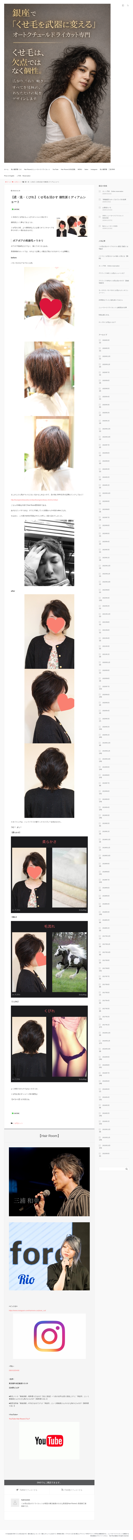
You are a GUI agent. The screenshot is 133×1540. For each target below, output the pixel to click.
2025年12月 (106, 356)
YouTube (55, 169)
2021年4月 (106, 638)
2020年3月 (106, 719)
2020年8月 (106, 678)
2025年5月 (106, 388)
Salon (86, 169)
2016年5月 (106, 1089)
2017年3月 (106, 1008)
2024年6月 (106, 453)
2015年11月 (106, 1137)
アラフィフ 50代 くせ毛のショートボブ (111, 273)
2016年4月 (106, 1097)
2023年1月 (106, 557)
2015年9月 (106, 1153)
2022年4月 (106, 598)
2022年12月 (106, 566)
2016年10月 (106, 1049)
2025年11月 (106, 364)
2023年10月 (106, 493)
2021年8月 (106, 622)
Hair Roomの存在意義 (68, 169)
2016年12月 (106, 1033)
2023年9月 (106, 501)
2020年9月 (106, 670)
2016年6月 (106, 1081)
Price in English (9, 176)
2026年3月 (106, 340)
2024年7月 (106, 445)
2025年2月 (106, 412)
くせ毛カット (18, 1123)
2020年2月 (106, 727)
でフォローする (28, 1490)
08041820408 (14, 1370)
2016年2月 (106, 1113)
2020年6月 (106, 694)
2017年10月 (106, 952)
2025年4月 (106, 396)
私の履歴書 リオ (16, 169)
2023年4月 (106, 541)
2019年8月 (106, 775)
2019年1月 (106, 831)
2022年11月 (106, 574)
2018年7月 (106, 880)
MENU (80, 169)
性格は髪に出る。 (104, 315)
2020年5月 (106, 702)
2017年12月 (106, 936)
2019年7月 (106, 783)
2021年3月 (106, 646)
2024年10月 (106, 437)
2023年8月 (106, 509)
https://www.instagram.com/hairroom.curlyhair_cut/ (27, 1310)
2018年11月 (106, 847)
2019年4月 (106, 807)
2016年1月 (106, 1121)
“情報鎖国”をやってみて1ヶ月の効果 (114, 199)
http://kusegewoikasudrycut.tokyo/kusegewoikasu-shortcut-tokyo (34, 500)
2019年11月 (106, 751)
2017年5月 (106, 992)
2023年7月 (106, 517)
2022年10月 (106, 582)
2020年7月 (106, 686)
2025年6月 (106, 380)
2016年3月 (106, 1105)
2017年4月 (106, 1000)
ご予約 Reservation (24, 176)
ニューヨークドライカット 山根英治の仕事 (113, 307)
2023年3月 (106, 549)
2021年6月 (106, 630)
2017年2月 (106, 1016)
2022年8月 (106, 590)
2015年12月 (106, 1129)
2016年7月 (106, 1073)
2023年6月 (106, 525)
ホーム (6, 169)
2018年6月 (106, 888)
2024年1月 (106, 485)
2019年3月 (106, 815)
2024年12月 (106, 429)
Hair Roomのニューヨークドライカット (37, 169)
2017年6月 (106, 984)
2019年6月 (106, 791)
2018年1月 (106, 928)
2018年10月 (106, 855)
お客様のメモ (106, 207)
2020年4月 (106, 710)
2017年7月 (106, 976)
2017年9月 (106, 960)
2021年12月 (106, 614)
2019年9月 (106, 767)
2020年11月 (106, 662)
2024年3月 (106, 469)
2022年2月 (106, 606)
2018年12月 (106, 839)
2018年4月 (106, 904)
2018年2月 (106, 920)
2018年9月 (106, 863)
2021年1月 (106, 654)
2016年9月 (106, 1057)
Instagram (94, 169)
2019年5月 (106, 799)
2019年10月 (106, 759)
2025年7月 (106, 372)
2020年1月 (106, 735)
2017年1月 (106, 1025)
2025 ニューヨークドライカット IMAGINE (113, 217)
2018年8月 (106, 872)
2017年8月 (106, 968)
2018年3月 (106, 912)
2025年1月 (106, 421)
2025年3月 (106, 405)
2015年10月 (106, 1145)
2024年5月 (106, 461)
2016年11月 (106, 1041)
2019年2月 (106, 823)
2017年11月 (106, 944)
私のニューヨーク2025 (109, 226)
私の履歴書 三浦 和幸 (107, 169)
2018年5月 (106, 896)
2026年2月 (106, 348)
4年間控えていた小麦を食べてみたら (111, 300)
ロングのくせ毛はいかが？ (107, 322)
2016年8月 (106, 1065)
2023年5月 (106, 533)
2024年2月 (106, 477)
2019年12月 (106, 743)
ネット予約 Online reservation (112, 191)
